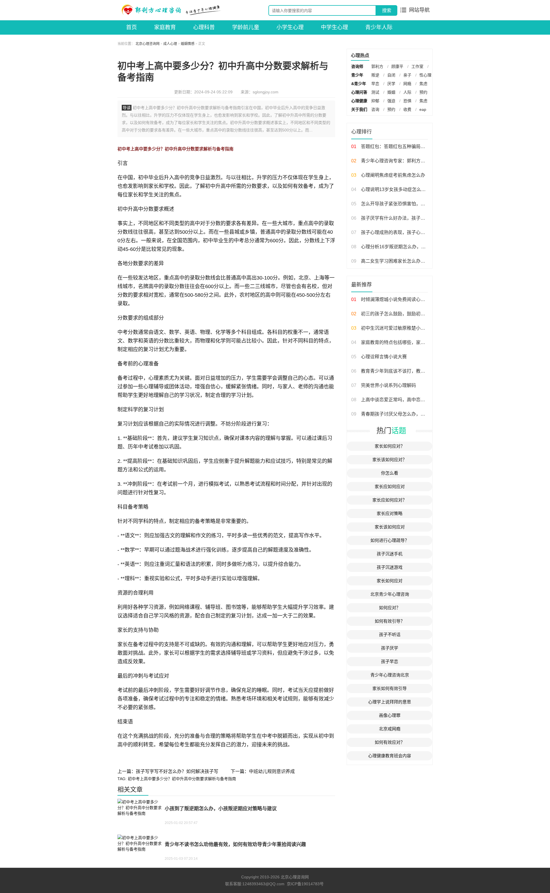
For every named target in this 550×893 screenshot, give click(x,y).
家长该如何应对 (390, 526)
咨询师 (357, 66)
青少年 (357, 75)
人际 (407, 92)
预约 (423, 92)
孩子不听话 (389, 634)
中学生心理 (334, 27)
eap (422, 109)
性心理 (425, 75)
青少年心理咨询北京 (389, 674)
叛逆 (375, 75)
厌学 (391, 83)
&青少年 (358, 83)
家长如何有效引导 (389, 688)
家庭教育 (165, 27)
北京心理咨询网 (147, 44)
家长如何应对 (389, 580)
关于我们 (359, 109)
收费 (407, 109)
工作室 (417, 66)
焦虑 (423, 83)
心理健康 (359, 101)
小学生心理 (290, 27)
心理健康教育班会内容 (389, 755)
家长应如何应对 (390, 486)
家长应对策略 (389, 513)
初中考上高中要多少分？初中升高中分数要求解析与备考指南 (182, 778)
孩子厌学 (389, 648)
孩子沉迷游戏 (389, 567)
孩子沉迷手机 (389, 553)
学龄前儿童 (245, 27)
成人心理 (170, 44)
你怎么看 (389, 473)
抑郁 (375, 101)
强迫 (391, 101)
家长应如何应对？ (389, 499)
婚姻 (391, 92)
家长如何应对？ (390, 446)
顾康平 (397, 66)
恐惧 (407, 101)
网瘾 (407, 83)
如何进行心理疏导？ (389, 540)
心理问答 (359, 92)
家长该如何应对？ (389, 459)
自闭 (391, 75)
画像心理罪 (389, 715)
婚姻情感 (188, 44)
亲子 (407, 75)
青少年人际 (378, 27)
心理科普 (204, 27)
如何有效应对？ (390, 742)
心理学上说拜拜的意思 (389, 701)
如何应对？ (389, 607)
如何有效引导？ (390, 621)
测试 (375, 92)
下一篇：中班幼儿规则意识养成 (263, 771)
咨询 (375, 109)
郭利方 (377, 66)
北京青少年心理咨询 (389, 594)
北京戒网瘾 (389, 728)
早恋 (375, 83)
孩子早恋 (389, 661)
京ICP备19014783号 (305, 884)
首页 (131, 27)
